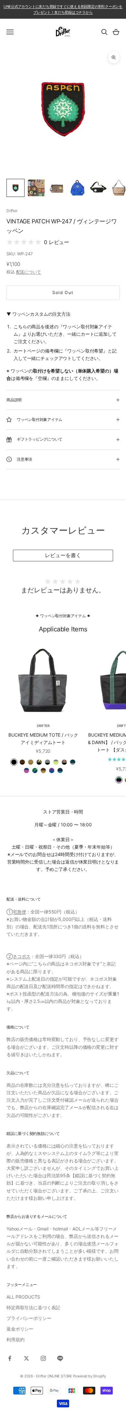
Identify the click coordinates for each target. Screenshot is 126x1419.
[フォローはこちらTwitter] (26, 1358)
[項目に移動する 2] (36, 188)
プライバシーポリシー (28, 1318)
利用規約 (15, 1339)
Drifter (11, 210)
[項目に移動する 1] (15, 188)
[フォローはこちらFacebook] (9, 1358)
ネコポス (21, 956)
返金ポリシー (19, 1329)
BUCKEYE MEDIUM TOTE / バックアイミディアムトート (43, 738)
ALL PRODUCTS (23, 1297)
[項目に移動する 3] (57, 188)
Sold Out (62, 292)
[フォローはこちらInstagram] (43, 1358)
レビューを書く (63, 555)
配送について (28, 271)
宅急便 (19, 911)
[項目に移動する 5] (98, 188)
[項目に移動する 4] (77, 188)
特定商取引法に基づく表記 (33, 1307)
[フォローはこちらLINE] (60, 1358)
